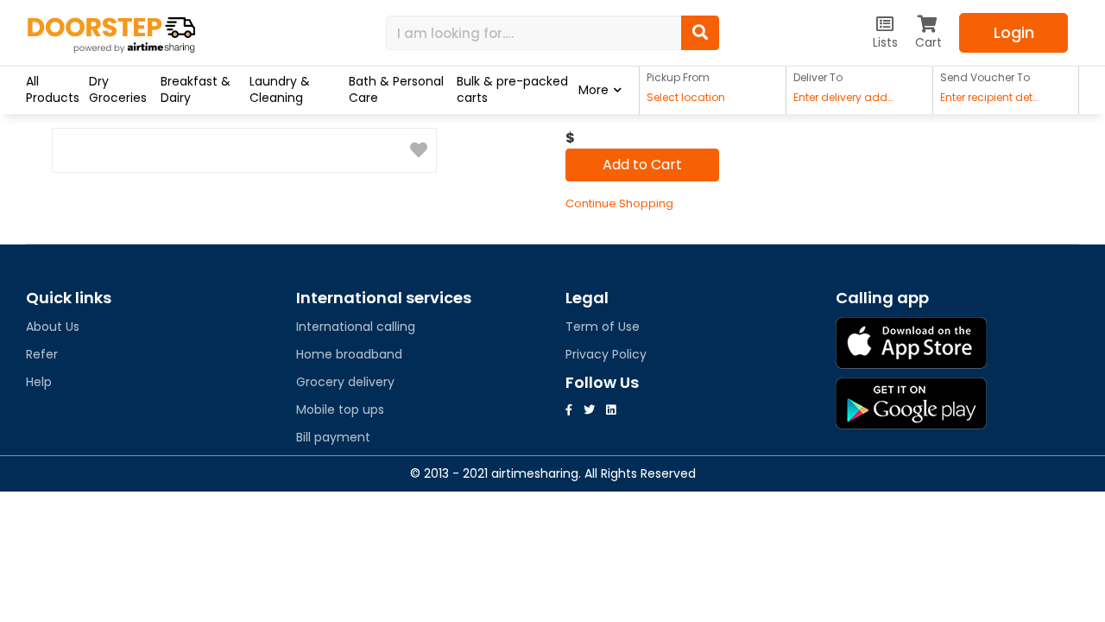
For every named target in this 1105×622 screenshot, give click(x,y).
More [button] (593, 89)
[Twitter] (589, 410)
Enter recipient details (991, 98)
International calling (355, 326)
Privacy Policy (606, 354)
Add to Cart (642, 165)
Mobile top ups (340, 409)
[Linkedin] (611, 410)
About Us (52, 326)
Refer (42, 354)
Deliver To (818, 77)
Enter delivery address (844, 98)
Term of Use (602, 326)
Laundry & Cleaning (279, 89)
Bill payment (333, 437)
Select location (686, 98)
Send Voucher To (985, 77)
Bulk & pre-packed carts (512, 89)
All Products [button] (52, 89)
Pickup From (678, 77)
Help (39, 381)
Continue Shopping (619, 203)
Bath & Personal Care (396, 89)
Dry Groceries (118, 89)
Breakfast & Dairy (195, 89)
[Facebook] (568, 410)
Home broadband (349, 354)
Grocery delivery (345, 381)
